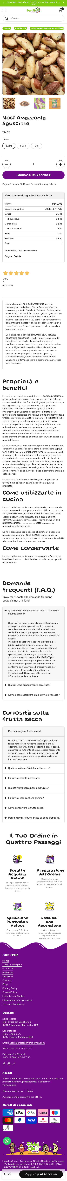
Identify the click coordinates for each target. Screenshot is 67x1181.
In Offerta (7, 968)
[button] (61, 10)
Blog (5, 984)
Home (7, 28)
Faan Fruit (33, 1167)
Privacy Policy (9, 988)
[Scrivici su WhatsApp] (7, 1141)
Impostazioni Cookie (13, 996)
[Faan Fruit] (33, 10)
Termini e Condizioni (13, 1004)
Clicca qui (7, 1091)
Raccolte (20, 28)
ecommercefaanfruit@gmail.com (27, 1042)
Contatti (6, 980)
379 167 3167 (24, 1048)
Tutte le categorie (12, 964)
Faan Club (7, 972)
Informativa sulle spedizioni (17, 1000)
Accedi (6, 1096)
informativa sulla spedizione (23, 676)
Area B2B (7, 976)
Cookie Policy (9, 992)
